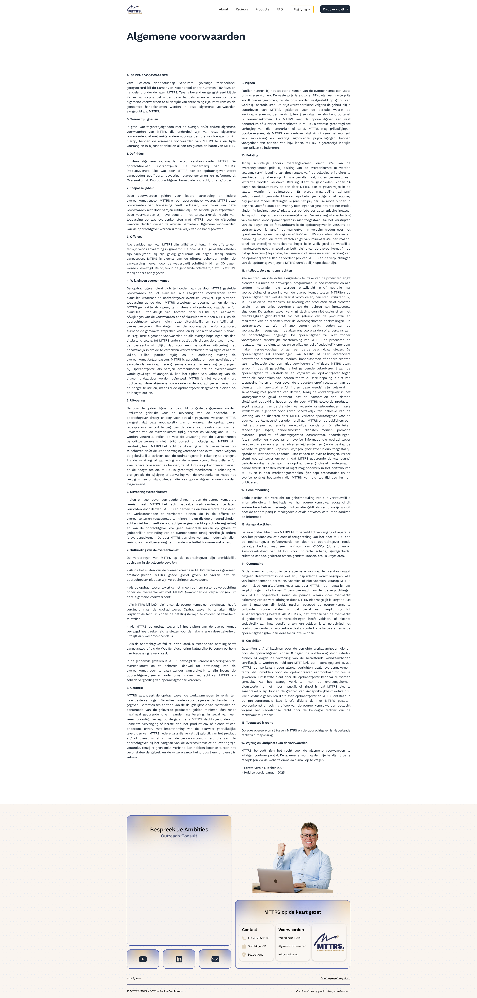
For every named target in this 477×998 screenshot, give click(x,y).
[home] (134, 9)
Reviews (242, 9)
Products (262, 9)
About (223, 9)
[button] (302, 9)
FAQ (280, 9)
